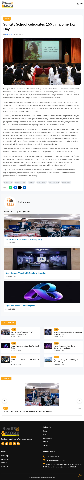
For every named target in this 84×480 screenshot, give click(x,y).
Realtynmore (9, 34)
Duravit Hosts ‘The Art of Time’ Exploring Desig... (24, 239)
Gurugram (31, 182)
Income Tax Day (41, 182)
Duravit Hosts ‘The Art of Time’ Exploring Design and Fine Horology (27, 411)
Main (44, 434)
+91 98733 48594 (53, 457)
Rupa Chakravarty (54, 182)
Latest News (5, 459)
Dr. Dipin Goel (8, 182)
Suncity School (66, 182)
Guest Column (47, 438)
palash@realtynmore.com (55, 460)
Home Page (5, 456)
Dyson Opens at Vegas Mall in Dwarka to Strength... (25, 273)
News (45, 431)
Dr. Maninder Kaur (20, 182)
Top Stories (46, 445)
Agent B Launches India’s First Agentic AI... (22, 306)
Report (45, 442)
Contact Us (4, 466)
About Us (4, 463)
